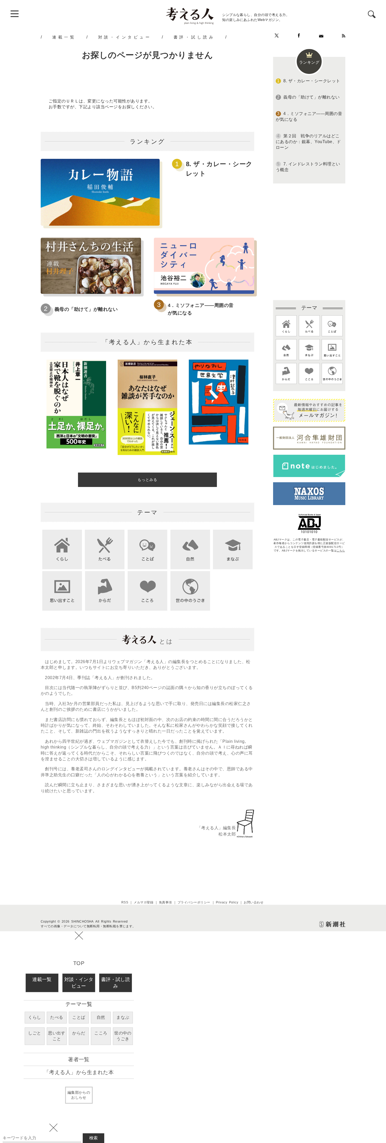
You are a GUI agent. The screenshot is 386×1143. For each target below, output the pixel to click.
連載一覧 (64, 37)
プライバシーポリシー (194, 902)
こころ (100, 1033)
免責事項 (165, 902)
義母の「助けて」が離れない (86, 309)
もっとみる (147, 480)
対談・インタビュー (125, 37)
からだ (78, 1033)
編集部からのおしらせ (78, 1095)
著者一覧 (79, 1059)
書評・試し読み (194, 37)
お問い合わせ (253, 902)
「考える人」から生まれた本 (79, 1072)
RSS (124, 902)
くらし (34, 1017)
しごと (34, 1033)
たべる (56, 1017)
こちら (341, 550)
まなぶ (122, 1017)
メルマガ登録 (143, 902)
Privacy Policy (227, 902)
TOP (78, 963)
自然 (101, 1017)
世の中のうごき (123, 1036)
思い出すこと (56, 1036)
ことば (78, 1017)
